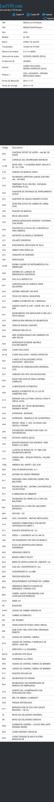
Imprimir (49, 14)
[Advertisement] (27, 117)
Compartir (50, 18)
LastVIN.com (11, 6)
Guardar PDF (35, 14)
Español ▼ (20, 14)
